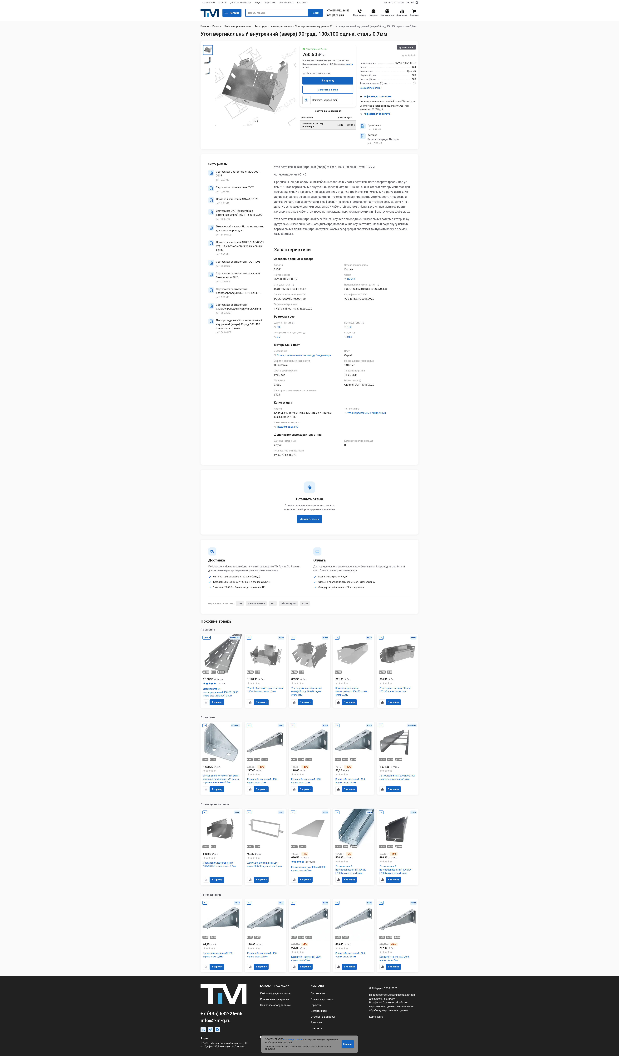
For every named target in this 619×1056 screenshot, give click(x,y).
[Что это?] (292, 285)
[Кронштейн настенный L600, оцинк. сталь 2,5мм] (353, 935)
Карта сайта (376, 1016)
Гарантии (270, 2)
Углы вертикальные (281, 26)
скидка (349, 64)
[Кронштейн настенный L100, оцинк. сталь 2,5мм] (221, 935)
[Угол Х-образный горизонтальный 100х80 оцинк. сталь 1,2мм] (265, 671)
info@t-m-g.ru (335, 15)
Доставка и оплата (240, 2)
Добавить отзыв (309, 519)
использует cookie (293, 1039)
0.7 (278, 336)
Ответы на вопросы (323, 1016)
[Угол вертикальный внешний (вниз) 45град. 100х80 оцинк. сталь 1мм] (309, 671)
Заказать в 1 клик (328, 89)
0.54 (349, 336)
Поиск (315, 13)
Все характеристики (370, 88)
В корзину (328, 80)
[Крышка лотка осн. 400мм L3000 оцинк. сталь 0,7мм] (309, 847)
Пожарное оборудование (275, 1005)
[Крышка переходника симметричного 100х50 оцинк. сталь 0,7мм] (353, 671)
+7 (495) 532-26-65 (338, 10)
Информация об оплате (377, 114)
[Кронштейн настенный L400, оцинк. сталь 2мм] (265, 758)
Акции (258, 2)
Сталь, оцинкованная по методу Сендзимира (304, 355)
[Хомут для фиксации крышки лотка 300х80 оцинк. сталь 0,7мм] (265, 847)
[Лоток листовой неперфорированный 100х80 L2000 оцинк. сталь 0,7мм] (353, 847)
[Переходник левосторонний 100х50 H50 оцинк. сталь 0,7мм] (221, 847)
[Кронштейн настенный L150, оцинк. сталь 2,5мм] (265, 935)
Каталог (234, 13)
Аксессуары (261, 26)
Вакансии (316, 1022)
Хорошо (347, 1044)
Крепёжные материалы (274, 999)
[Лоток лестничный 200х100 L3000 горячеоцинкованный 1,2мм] (397, 758)
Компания (318, 985)
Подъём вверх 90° (288, 426)
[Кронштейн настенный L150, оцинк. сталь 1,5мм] (353, 758)
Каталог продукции (274, 985)
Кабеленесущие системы (238, 26)
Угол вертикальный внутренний (366, 413)
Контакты (302, 2)
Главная (205, 26)
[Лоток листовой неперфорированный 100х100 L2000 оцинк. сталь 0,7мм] (397, 847)
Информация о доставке (377, 96)
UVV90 (351, 279)
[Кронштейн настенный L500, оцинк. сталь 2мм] (309, 935)
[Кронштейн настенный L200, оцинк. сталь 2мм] (309, 758)
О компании (208, 2)
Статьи (222, 2)
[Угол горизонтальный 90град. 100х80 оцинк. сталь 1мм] (397, 671)
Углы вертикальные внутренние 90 (313, 26)
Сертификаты (286, 2)
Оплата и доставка (322, 999)
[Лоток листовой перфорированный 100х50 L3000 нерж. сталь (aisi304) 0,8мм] (221, 671)
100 (279, 327)
